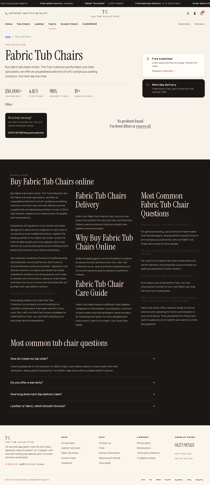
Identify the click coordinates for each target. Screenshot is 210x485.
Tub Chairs (23, 24)
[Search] (188, 13)
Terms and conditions (148, 452)
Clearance (66, 462)
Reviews (200, 24)
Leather (39, 24)
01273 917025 (16, 132)
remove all (143, 126)
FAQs (101, 448)
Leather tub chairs (70, 448)
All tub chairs (67, 443)
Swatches (184, 24)
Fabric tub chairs (69, 452)
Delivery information (109, 452)
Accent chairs (68, 458)
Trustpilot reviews (146, 458)
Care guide (104, 462)
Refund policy (144, 448)
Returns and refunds (109, 458)
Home (8, 24)
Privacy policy (144, 443)
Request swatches (162, 70)
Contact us (105, 443)
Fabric (52, 24)
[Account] (195, 13)
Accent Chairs (69, 24)
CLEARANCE (90, 24)
